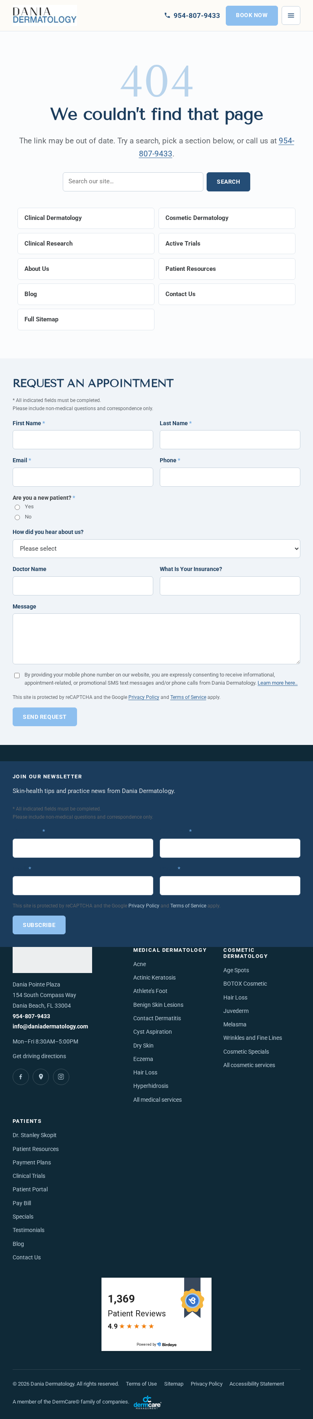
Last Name (176, 423)
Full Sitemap (41, 319)
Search (228, 181)
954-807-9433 (31, 1016)
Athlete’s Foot (150, 991)
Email (22, 460)
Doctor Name (29, 569)
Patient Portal (30, 1189)
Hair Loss (145, 1072)
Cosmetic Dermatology (197, 218)
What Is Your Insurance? (191, 569)
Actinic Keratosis (154, 977)
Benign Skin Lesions (158, 1005)
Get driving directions (39, 1056)
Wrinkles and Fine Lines (252, 1038)
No (28, 517)
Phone (170, 460)
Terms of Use (141, 1384)
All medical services (157, 1099)
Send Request (45, 716)
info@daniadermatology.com (50, 1026)
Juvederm (236, 1011)
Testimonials (28, 1230)
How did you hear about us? (48, 532)
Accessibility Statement (256, 1384)
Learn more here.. (278, 683)
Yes (29, 506)
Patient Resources (190, 268)
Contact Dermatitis (157, 1018)
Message (24, 606)
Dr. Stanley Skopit (35, 1135)
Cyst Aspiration (152, 1031)
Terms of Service (188, 697)
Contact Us (180, 294)
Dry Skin (143, 1045)
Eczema (143, 1059)
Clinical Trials (29, 1176)
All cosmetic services (249, 1065)
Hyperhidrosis (150, 1086)
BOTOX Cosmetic (245, 983)
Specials (23, 1216)
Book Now (252, 15)
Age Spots (236, 970)
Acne (139, 964)
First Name (29, 423)
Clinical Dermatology (53, 218)
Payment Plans (32, 1162)
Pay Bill (22, 1203)
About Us (36, 268)
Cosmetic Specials (246, 1051)
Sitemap (173, 1384)
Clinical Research (48, 243)
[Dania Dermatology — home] (45, 15)
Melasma (235, 1024)
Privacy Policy (143, 697)
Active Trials (183, 243)
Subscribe (39, 925)
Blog (30, 294)
